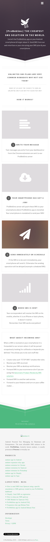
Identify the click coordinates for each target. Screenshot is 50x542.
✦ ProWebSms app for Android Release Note (20, 508)
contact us (31, 424)
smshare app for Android (13, 460)
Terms (7, 521)
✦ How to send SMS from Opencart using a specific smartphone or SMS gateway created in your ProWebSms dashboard (24, 489)
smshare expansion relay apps (15, 462)
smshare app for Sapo (12, 476)
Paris (36, 540)
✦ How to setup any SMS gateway (16, 497)
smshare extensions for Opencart (16, 468)
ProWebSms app (23, 39)
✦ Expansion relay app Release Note (17, 505)
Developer (8, 518)
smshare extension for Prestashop (16, 470)
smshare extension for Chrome (15, 465)
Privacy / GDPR (10, 523)
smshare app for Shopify (13, 473)
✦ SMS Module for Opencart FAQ (16, 500)
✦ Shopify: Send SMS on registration (17, 494)
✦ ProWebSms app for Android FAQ (17, 502)
